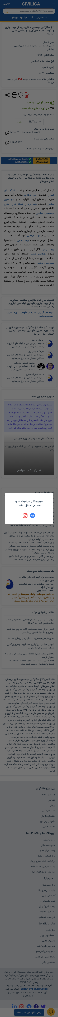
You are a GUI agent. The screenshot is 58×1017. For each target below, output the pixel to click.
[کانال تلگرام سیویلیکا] (32, 515)
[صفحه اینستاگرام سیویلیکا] (25, 515)
